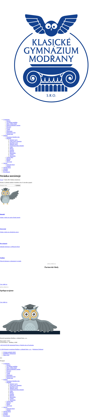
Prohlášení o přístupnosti (9, 353)
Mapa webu (6, 355)
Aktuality (5, 169)
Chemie (12, 154)
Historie (8, 121)
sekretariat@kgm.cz (15, 345)
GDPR (8, 129)
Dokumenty (9, 131)
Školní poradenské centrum (13, 125)
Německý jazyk (14, 144)
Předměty (8, 138)
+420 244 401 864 (4, 345)
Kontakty (5, 170)
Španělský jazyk (14, 143)
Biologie (12, 151)
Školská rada (9, 134)
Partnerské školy (10, 164)
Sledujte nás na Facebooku (27, 345)
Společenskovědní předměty (17, 145)
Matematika (13, 153)
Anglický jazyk (13, 140)
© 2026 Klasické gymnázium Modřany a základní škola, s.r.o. (16, 349)
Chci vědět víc (3, 284)
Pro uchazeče (6, 172)
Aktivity (5, 163)
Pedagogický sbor (11, 132)
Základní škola (7, 167)
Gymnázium (6, 119)
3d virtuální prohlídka (11, 122)
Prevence (8, 126)
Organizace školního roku (13, 137)
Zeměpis (12, 150)
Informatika (13, 156)
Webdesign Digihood (37, 349)
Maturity (8, 159)
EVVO (8, 128)
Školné (8, 160)
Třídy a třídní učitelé (11, 124)
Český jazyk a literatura (16, 141)
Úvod (1, 179)
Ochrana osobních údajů (9, 352)
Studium (5, 135)
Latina (11, 147)
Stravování (9, 161)
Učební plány (9, 157)
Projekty (8, 166)
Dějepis (12, 148)
